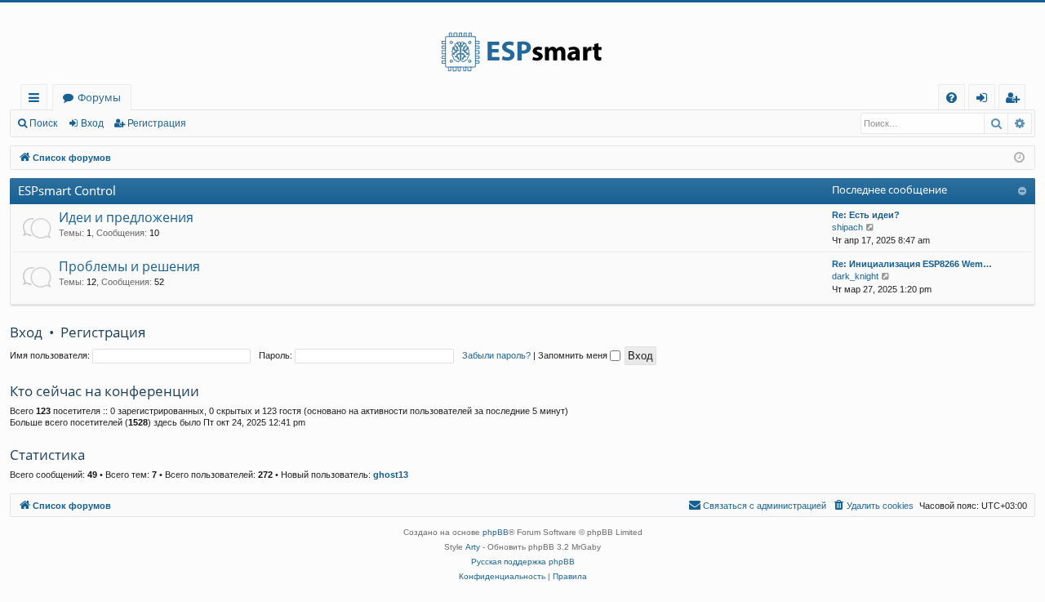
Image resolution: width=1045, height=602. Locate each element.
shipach (847, 227)
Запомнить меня (574, 355)
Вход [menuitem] (985, 100)
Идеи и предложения (126, 217)
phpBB (495, 532)
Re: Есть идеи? (866, 215)
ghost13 (390, 474)
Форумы (99, 97)
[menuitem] (951, 97)
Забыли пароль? (496, 355)
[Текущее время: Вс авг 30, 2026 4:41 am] (1019, 158)
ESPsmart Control (67, 190)
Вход (92, 123)
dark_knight (855, 276)
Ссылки (37, 100)
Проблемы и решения (129, 266)
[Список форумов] (522, 43)
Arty (472, 546)
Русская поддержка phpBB (523, 561)
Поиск (43, 123)
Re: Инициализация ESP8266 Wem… (912, 264)
